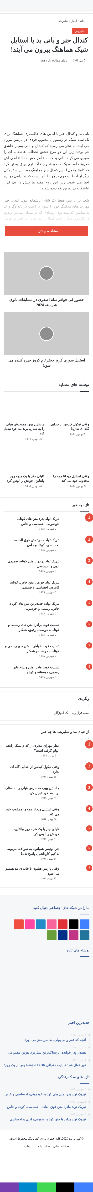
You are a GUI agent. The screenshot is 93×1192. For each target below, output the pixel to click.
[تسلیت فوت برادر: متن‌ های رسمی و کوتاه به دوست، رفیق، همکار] (76, 631)
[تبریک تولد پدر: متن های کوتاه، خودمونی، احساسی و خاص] (76, 525)
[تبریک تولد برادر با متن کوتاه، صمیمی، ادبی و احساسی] (76, 568)
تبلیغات (28, 1146)
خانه (82, 21)
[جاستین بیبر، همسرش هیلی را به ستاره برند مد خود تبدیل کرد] (24, 407)
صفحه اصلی (61, 1146)
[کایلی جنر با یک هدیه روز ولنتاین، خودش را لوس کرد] (24, 459)
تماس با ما (43, 1146)
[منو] (83, 6)
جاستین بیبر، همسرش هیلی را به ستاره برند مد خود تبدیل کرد (24, 428)
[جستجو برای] (78, 6)
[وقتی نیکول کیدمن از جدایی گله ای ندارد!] (68, 407)
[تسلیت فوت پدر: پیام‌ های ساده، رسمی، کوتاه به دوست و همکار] (17, 1003)
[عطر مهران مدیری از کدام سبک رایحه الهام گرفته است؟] (76, 752)
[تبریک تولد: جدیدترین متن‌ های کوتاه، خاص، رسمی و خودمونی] (76, 610)
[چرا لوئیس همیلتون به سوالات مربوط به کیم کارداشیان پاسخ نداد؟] (76, 854)
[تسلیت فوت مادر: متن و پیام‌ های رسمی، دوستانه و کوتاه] (76, 674)
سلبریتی (63, 21)
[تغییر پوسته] (6, 6)
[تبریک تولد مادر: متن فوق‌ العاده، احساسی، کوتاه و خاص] (76, 546)
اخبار (74, 21)
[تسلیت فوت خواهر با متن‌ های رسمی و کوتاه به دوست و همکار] (76, 652)
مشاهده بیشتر (48, 231)
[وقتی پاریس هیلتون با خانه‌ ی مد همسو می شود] (76, 874)
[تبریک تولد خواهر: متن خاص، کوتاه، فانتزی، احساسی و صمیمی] (76, 589)
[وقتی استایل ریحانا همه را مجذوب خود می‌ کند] (68, 459)
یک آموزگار (62, 713)
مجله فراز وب (80, 713)
